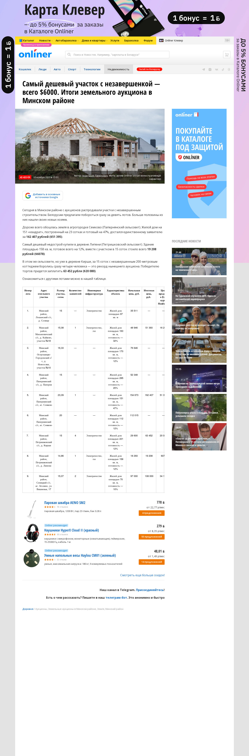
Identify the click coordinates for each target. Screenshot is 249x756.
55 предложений (151, 536)
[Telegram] (204, 69)
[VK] (216, 69)
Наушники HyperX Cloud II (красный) (71, 530)
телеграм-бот (116, 598)
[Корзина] (226, 54)
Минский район (114, 609)
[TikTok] (223, 69)
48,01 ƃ (159, 551)
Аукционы (41, 609)
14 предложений (151, 561)
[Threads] (229, 69)
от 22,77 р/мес (156, 507)
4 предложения (151, 513)
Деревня (27, 609)
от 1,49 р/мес (156, 556)
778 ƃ (161, 502)
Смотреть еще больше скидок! (142, 575)
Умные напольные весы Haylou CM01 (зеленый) (80, 555)
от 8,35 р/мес (156, 531)
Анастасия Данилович (95, 175)
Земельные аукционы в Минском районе (72, 609)
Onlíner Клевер (174, 40)
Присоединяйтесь (150, 590)
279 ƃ (161, 525)
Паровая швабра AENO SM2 (64, 502)
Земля (100, 609)
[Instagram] (210, 69)
